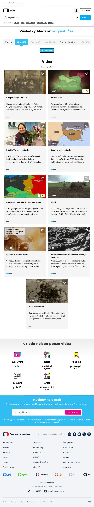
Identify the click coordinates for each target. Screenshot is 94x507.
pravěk (50, 23)
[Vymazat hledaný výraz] (77, 17)
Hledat (85, 17)
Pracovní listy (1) (67, 42)
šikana (16, 23)
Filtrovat (49, 50)
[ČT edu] (9, 11)
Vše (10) (8, 42)
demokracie (30, 23)
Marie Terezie (42, 23)
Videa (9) (21, 42)
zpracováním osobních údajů (47, 422)
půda (22, 23)
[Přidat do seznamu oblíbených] (42, 73)
